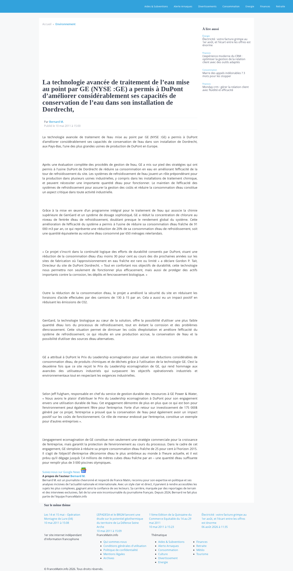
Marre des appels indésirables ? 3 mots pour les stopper (223, 74)
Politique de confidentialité (120, 550)
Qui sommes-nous (115, 542)
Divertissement (168, 558)
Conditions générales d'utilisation (124, 546)
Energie (250, 6)
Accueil (46, 24)
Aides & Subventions (156, 6)
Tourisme (202, 554)
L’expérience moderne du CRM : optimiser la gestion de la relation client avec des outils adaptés (223, 59)
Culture (163, 554)
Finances (265, 6)
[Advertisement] (119, 51)
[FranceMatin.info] (24, 6)
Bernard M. (56, 122)
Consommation (231, 6)
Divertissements (207, 6)
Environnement (65, 24)
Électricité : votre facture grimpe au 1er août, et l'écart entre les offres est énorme (226, 42)
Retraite (280, 6)
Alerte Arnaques (183, 6)
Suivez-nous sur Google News (61, 472)
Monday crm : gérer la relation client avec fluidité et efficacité (225, 88)
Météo (200, 550)
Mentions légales (114, 554)
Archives (108, 558)
